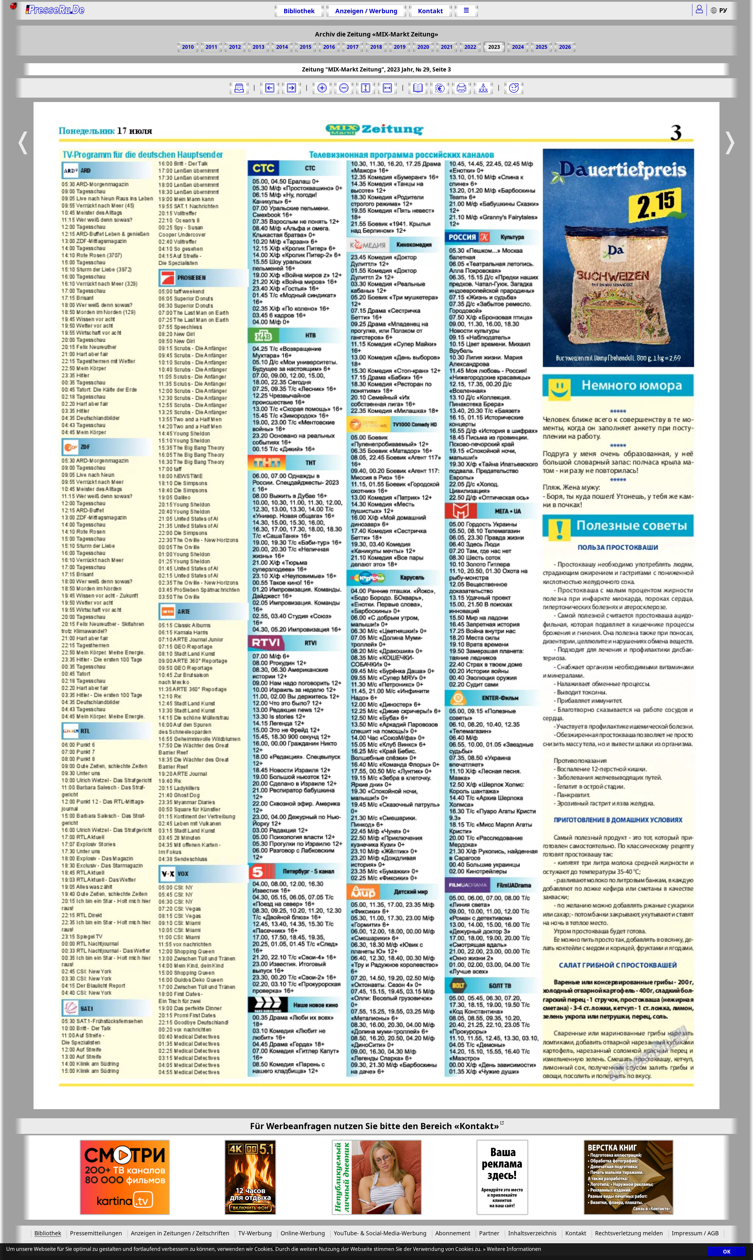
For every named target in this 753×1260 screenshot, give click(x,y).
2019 (400, 47)
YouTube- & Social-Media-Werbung (380, 1233)
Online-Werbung (303, 1233)
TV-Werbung (255, 1233)
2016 (329, 47)
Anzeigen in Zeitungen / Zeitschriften (180, 1233)
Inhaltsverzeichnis (532, 1233)
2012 (235, 47)
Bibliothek (299, 10)
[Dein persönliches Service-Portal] (699, 10)
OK (726, 1252)
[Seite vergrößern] (322, 88)
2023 (494, 47)
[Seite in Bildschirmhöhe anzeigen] (365, 88)
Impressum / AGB (695, 1233)
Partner (489, 1233)
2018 (376, 47)
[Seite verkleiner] (343, 88)
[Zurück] (269, 88)
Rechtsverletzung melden (629, 1233)
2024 (518, 47)
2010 (188, 47)
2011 (211, 47)
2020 (423, 47)
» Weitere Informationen (512, 1249)
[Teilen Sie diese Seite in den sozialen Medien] (483, 88)
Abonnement (452, 1233)
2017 (353, 47)
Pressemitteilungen (96, 1233)
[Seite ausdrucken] (461, 88)
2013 (258, 47)
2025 (541, 47)
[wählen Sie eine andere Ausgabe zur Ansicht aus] (239, 88)
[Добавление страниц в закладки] (513, 88)
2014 (282, 47)
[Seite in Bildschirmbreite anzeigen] (387, 88)
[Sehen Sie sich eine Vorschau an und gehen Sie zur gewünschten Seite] (418, 88)
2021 (447, 47)
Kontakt (430, 10)
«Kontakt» (476, 1126)
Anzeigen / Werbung (366, 10)
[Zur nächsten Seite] (291, 88)
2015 (305, 47)
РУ (723, 10)
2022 (470, 47)
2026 (565, 47)
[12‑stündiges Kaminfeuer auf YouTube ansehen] (250, 1177)
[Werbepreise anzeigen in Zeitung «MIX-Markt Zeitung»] (439, 88)
